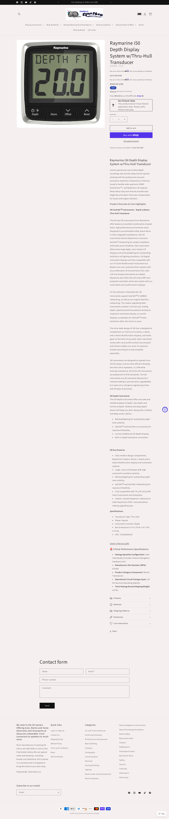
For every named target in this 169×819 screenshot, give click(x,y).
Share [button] (114, 631)
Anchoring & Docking (93, 735)
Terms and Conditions (59, 748)
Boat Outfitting (91, 743)
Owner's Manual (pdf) (119, 543)
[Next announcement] (111, 2)
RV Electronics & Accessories (96, 739)
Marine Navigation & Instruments (132, 725)
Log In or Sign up (57, 730)
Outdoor (122, 742)
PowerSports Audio (127, 751)
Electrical (88, 761)
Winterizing (123, 777)
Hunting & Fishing (92, 765)
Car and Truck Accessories (95, 730)
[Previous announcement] (58, 2)
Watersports (124, 773)
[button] (19, 14)
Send (47, 705)
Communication (91, 756)
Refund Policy (56, 743)
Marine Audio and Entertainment (98, 774)
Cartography (90, 752)
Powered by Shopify (92, 813)
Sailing (122, 760)
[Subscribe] (58, 792)
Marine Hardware (92, 778)
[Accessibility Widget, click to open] (165, 409)
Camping (88, 748)
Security (122, 764)
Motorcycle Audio (126, 738)
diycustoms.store (80, 813)
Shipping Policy (57, 739)
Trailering (123, 768)
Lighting (88, 770)
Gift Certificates (57, 756)
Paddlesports (124, 747)
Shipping (113, 91)
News (53, 752)
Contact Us (55, 735)
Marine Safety (124, 734)
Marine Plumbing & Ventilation (131, 729)
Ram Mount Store (126, 755)
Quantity (113, 114)
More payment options (131, 141)
